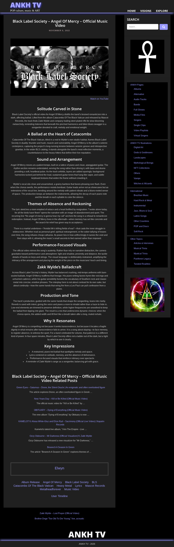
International (136, 191)
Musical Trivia (140, 248)
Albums (137, 89)
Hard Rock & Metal (143, 200)
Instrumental (140, 205)
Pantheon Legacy (142, 259)
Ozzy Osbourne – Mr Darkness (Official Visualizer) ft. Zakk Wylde (61, 436)
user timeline (59, 496)
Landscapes (140, 157)
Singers (137, 120)
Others (137, 173)
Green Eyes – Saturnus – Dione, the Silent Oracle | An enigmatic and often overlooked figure (60, 387)
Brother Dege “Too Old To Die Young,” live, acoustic (59, 518)
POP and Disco (141, 226)
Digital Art (138, 147)
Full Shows (139, 110)
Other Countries (141, 221)
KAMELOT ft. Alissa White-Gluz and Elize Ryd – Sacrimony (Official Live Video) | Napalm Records (61, 423)
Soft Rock (138, 231)
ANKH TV (25, 5)
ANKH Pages (136, 85)
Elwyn (59, 468)
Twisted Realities (142, 264)
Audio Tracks (140, 99)
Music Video (71, 489)
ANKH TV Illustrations (141, 143)
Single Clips (140, 125)
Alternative (139, 94)
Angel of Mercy (52, 482)
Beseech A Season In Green (60, 447)
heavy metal (64, 485)
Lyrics (78, 485)
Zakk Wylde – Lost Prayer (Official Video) (59, 513)
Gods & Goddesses (143, 152)
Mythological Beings (143, 163)
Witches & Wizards (143, 183)
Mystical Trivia (140, 253)
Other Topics (136, 239)
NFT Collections (142, 168)
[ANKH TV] (147, 73)
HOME (131, 11)
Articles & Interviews (143, 243)
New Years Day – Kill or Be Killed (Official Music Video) (61, 399)
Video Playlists (141, 130)
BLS (94, 482)
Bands (137, 104)
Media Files (139, 115)
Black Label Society (77, 482)
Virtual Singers (141, 135)
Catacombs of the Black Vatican (33, 485)
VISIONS (145, 11)
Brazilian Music (141, 195)
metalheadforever (50, 489)
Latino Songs (140, 216)
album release (30, 482)
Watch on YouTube (99, 99)
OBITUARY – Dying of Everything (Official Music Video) (61, 410)
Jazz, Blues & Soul (143, 211)
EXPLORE (162, 11)
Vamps (137, 178)
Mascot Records (95, 485)
